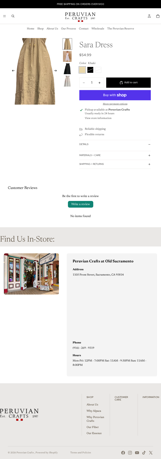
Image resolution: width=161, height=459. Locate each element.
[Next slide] (56, 71)
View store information (98, 118)
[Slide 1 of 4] (67, 44)
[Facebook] (123, 452)
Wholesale (97, 28)
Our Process (68, 28)
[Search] (13, 16)
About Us (52, 28)
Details (83, 144)
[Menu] (4, 16)
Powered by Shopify (47, 453)
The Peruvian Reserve (120, 28)
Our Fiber (93, 427)
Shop (40, 28)
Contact (84, 28)
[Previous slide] (12, 71)
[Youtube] (137, 452)
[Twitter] (150, 452)
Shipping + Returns (91, 164)
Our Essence (94, 433)
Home (30, 28)
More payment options (115, 104)
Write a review (80, 204)
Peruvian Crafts (25, 453)
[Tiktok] (144, 452)
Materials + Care (90, 155)
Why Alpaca (94, 411)
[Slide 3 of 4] (67, 68)
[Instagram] (130, 452)
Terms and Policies (80, 453)
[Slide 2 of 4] (67, 56)
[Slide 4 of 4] (67, 81)
